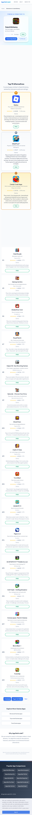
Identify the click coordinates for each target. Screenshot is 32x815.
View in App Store (11, 38)
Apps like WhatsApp (8, 770)
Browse (16, 1)
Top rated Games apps (16, 718)
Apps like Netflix (9, 778)
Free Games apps (16, 723)
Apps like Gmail (22, 786)
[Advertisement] (16, 62)
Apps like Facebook (22, 782)
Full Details (22, 38)
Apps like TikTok (22, 774)
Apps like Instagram (23, 770)
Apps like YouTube (9, 782)
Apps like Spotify (10, 774)
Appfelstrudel (5, 2)
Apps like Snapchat (22, 778)
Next (26, 699)
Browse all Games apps (16, 713)
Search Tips (27, 1)
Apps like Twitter (10, 786)
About (21, 1)
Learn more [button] (25, 808)
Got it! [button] (16, 812)
